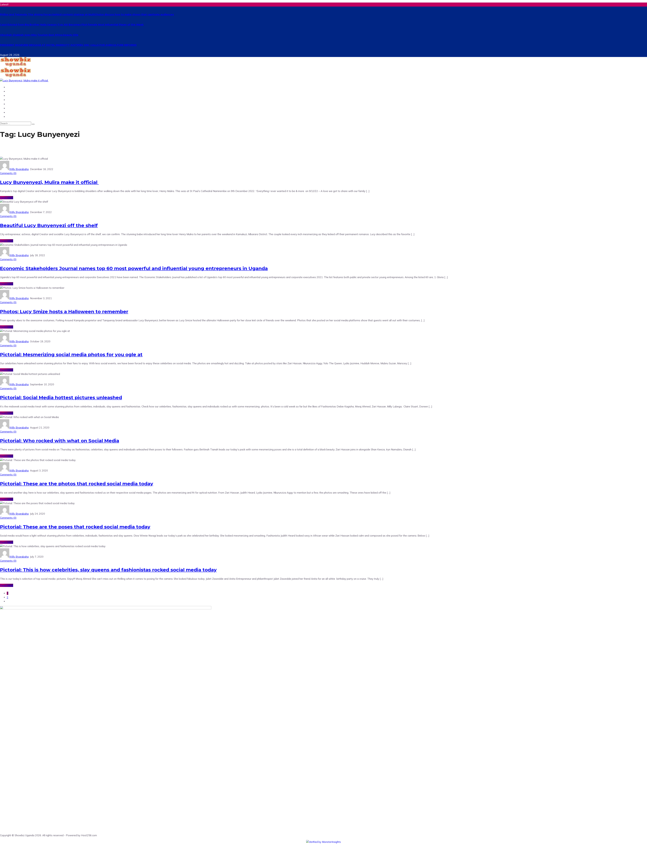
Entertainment (17, 95)
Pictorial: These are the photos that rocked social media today (76, 483)
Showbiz (13, 100)
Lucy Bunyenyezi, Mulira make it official (49, 182)
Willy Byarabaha (19, 169)
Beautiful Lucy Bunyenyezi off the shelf (49, 225)
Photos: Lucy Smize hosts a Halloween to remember (64, 311)
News (11, 91)
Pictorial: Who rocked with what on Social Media (59, 440)
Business (13, 104)
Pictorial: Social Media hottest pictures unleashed (61, 397)
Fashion (12, 117)
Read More (6, 197)
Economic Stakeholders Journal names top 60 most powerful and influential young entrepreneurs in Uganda (134, 268)
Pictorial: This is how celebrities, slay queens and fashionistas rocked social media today (108, 570)
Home (11, 87)
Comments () (8, 173)
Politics (12, 108)
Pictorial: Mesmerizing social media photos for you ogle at (71, 354)
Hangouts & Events (20, 112)
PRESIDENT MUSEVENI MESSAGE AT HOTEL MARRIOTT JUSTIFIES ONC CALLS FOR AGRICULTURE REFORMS (68, 45)
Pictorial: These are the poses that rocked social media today (75, 527)
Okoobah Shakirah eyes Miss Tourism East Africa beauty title (39, 34)
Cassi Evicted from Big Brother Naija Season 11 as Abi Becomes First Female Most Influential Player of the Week (72, 24)
